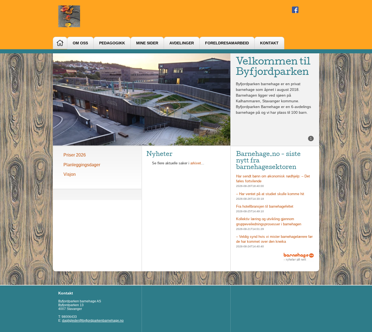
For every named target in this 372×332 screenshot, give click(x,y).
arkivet (195, 163)
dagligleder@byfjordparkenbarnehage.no (93, 320)
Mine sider (147, 43)
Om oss (80, 43)
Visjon (69, 174)
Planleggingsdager (81, 164)
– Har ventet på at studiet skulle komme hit (270, 194)
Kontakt (269, 43)
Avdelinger (181, 43)
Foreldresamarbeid (227, 43)
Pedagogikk (112, 43)
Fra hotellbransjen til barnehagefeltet (264, 206)
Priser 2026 (74, 155)
